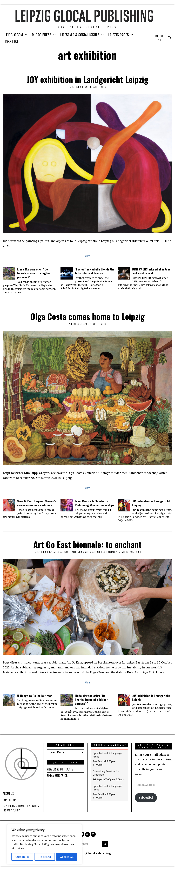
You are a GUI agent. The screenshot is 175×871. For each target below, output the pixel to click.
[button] (105, 844)
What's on (135, 552)
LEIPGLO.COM (14, 34)
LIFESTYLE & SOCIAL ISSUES (79, 34)
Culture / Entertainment (105, 552)
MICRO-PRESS (41, 34)
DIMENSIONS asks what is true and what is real (151, 271)
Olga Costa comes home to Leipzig (87, 316)
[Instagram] (161, 36)
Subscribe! (146, 797)
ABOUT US (8, 793)
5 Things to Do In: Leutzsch (34, 695)
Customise (22, 856)
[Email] (159, 40)
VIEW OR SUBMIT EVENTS (60, 769)
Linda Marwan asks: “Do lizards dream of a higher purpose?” (33, 273)
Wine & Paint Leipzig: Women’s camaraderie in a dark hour (36, 503)
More (87, 256)
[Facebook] (157, 36)
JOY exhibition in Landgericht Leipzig (87, 79)
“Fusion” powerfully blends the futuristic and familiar (94, 271)
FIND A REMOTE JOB (57, 776)
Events (124, 552)
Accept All (67, 856)
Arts (103, 86)
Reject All (44, 856)
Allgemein (77, 552)
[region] (44, 844)
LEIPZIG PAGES (118, 34)
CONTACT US (9, 800)
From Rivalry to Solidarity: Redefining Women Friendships (94, 503)
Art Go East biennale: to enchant (87, 544)
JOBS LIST (11, 41)
